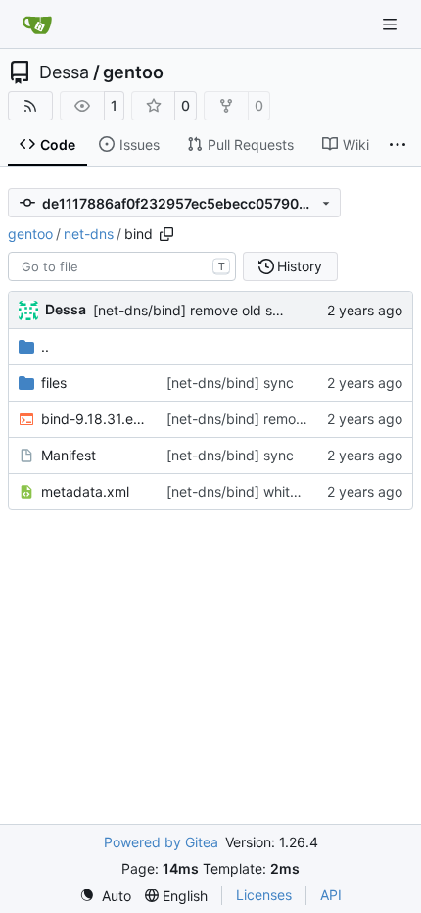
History (299, 266)
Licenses (264, 895)
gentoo (133, 72)
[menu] (105, 896)
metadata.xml (85, 491)
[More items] (397, 145)
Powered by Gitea (161, 842)
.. (45, 346)
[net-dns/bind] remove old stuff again (213, 310)
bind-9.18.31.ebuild (94, 418)
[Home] (37, 24)
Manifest (68, 455)
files (54, 382)
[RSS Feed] (30, 105)
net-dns (89, 233)
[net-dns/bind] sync (230, 382)
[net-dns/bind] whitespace (251, 491)
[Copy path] (166, 234)
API (331, 895)
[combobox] (122, 266)
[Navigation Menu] (391, 24)
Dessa (64, 72)
